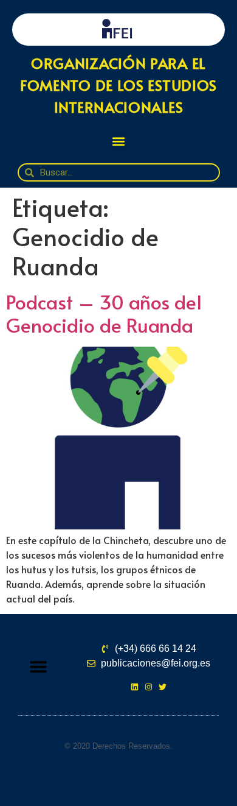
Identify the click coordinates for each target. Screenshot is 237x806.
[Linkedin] (135, 687)
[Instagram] (149, 687)
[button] (119, 141)
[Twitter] (163, 687)
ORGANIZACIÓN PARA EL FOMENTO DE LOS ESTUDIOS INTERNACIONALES (118, 85)
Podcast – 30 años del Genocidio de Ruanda (104, 313)
